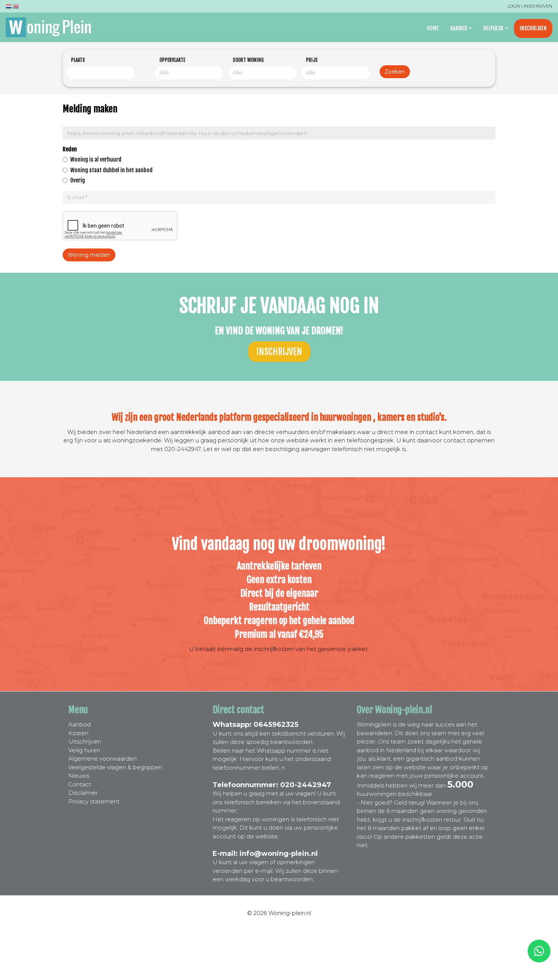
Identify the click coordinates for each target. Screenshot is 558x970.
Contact (79, 784)
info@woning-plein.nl (279, 853)
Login (514, 6)
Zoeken (395, 71)
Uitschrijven (84, 741)
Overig (77, 180)
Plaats (78, 60)
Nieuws (78, 775)
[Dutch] (9, 7)
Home (433, 28)
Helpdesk (493, 28)
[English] (16, 7)
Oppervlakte (172, 60)
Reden (70, 149)
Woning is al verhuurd (95, 159)
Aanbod (459, 28)
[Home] (51, 27)
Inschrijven (538, 6)
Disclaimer (83, 792)
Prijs (312, 60)
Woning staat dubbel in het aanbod (111, 170)
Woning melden (89, 255)
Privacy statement (94, 801)
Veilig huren (84, 750)
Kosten (78, 733)
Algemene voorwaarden (102, 758)
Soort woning (248, 60)
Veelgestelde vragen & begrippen (115, 767)
